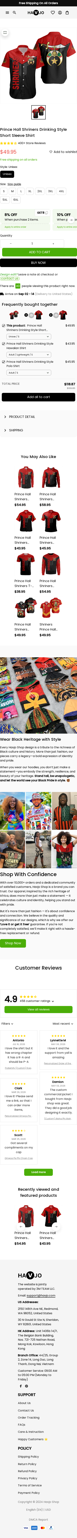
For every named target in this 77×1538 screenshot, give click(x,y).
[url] (41, 1295)
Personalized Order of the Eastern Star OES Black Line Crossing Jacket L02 (58, 1063)
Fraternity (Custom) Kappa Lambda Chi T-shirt (19, 1068)
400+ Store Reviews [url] (32, 143)
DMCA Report (38, 1520)
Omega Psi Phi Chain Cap (19, 1158)
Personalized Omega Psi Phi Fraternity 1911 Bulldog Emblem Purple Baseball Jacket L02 (18, 1116)
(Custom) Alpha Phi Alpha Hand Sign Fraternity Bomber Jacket (58, 1118)
